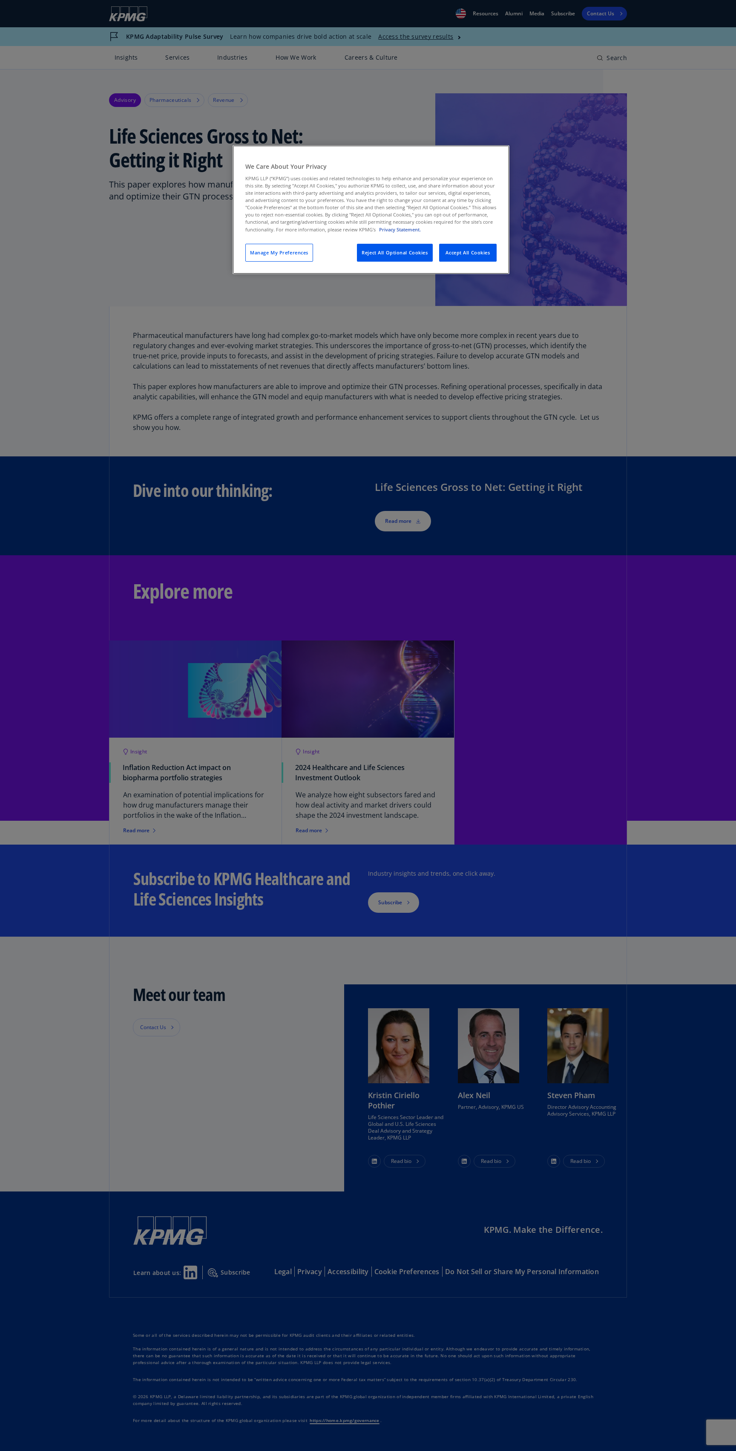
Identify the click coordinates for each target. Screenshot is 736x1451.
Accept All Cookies (468, 252)
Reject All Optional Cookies (395, 252)
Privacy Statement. (400, 229)
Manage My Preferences (279, 252)
